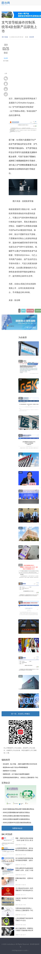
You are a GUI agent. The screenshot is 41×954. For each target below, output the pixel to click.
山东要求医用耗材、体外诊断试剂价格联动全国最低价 (24, 849)
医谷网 (31, 37)
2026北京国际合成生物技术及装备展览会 (16, 816)
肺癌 (23, 310)
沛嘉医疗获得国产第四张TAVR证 (24, 899)
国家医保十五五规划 (9, 771)
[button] (7, 795)
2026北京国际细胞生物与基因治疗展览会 (16, 812)
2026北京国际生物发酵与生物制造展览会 (16, 819)
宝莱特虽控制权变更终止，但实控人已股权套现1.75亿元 (24, 909)
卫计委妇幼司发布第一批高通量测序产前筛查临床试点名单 (24, 889)
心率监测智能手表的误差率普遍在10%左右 (24, 919)
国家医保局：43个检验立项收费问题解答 (16, 774)
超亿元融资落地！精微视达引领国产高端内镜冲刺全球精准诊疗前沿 (24, 929)
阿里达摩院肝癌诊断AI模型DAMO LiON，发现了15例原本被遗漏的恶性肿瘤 (24, 869)
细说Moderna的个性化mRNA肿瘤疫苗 (15, 767)
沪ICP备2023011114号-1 (20, 950)
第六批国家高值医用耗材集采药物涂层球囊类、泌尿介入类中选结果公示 (24, 859)
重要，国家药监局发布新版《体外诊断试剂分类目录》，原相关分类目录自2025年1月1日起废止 (24, 839)
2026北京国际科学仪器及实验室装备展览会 (17, 822)
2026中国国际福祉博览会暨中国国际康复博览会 (18, 809)
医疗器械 (5, 37)
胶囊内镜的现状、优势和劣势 (24, 879)
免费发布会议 (17, 828)
